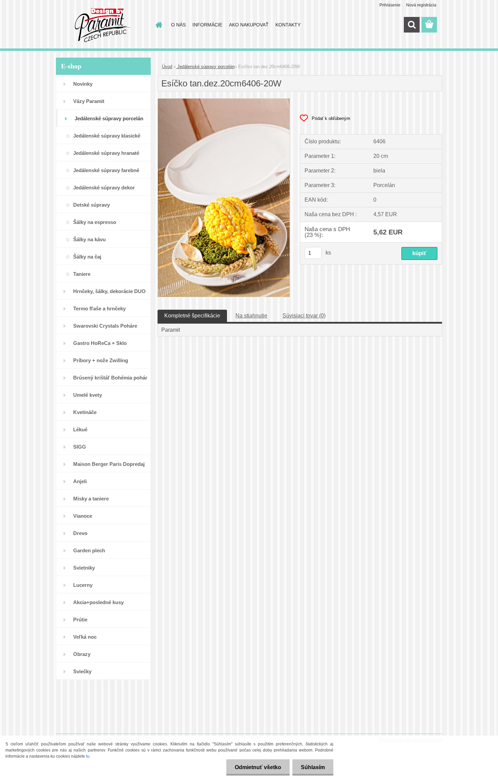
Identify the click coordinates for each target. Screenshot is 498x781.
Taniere (81, 274)
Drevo (80, 533)
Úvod (167, 66)
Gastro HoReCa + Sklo (100, 343)
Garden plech (89, 550)
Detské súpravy (91, 205)
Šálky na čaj (87, 257)
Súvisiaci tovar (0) (304, 315)
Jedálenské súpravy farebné (106, 170)
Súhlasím (313, 767)
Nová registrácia (421, 5)
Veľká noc (85, 637)
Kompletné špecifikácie (192, 315)
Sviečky (82, 671)
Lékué (80, 429)
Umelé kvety (87, 395)
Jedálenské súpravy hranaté (106, 153)
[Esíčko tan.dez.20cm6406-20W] (224, 101)
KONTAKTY (287, 24)
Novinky (82, 84)
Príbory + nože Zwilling (100, 360)
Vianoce (82, 516)
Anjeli (80, 481)
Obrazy (81, 654)
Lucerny (82, 585)
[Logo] (102, 25)
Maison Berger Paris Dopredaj (109, 464)
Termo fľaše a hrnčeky (99, 308)
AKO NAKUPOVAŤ (249, 24)
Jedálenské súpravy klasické (106, 136)
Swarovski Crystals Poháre (105, 326)
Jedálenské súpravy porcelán (109, 118)
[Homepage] (158, 25)
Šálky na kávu (89, 239)
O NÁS (178, 24)
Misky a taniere (91, 498)
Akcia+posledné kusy (98, 602)
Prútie (80, 619)
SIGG (79, 447)
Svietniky (84, 568)
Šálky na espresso (94, 222)
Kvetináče (85, 412)
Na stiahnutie (251, 315)
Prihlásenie (389, 5)
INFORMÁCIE (207, 24)
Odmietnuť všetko (258, 767)
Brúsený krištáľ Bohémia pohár (110, 378)
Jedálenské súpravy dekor (104, 187)
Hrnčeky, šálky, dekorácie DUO (109, 291)
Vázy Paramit (88, 101)
